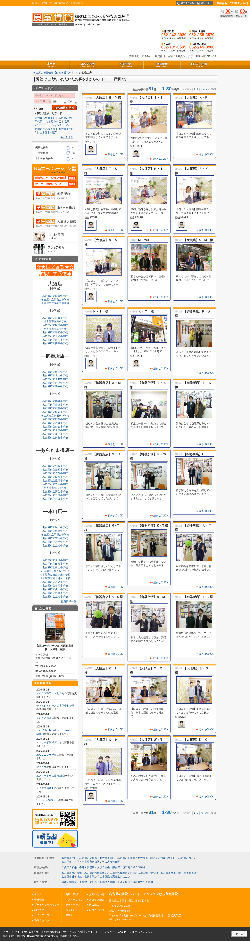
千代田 (65, 867)
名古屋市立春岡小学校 (55, 585)
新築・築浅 (71, 894)
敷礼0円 (69, 915)
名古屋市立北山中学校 (55, 375)
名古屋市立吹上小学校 (55, 404)
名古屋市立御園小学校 (55, 343)
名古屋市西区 (186, 858)
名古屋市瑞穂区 (88, 858)
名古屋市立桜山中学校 (55, 371)
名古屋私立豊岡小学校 (55, 480)
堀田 (150, 882)
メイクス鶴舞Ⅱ (45, 788)
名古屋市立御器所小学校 (55, 415)
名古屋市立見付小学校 (55, 560)
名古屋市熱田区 (111, 861)
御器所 (91, 867)
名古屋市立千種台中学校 (55, 534)
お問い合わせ (96, 894)
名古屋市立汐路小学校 (55, 473)
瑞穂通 (141, 867)
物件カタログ (41, 920)
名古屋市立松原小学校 (55, 325)
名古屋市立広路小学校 (55, 419)
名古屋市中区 (53, 121)
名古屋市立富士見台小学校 (55, 578)
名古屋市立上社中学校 (55, 545)
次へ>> (205, 89)
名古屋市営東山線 (171, 872)
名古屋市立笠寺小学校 (55, 484)
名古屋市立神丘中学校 (55, 541)
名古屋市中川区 (167, 858)
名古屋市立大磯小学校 (55, 495)
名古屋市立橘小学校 (55, 328)
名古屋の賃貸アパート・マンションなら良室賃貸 (143, 894)
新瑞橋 (103, 882)
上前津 (83, 882)
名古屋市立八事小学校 (55, 422)
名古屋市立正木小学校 (55, 339)
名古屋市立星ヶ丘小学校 (55, 570)
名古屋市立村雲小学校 (55, 408)
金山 (107, 867)
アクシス (41, 767)
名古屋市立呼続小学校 (55, 498)
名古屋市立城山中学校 (55, 527)
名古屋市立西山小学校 (55, 589)
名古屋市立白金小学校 (55, 426)
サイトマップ (41, 915)
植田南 (126, 867)
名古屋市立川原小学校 (55, 430)
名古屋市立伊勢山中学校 (55, 299)
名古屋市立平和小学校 (55, 332)
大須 (99, 867)
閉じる (239, 933)
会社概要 (39, 899)
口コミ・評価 (96, 910)
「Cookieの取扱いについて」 (40, 936)
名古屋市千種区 (146, 858)
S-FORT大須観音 (47, 800)
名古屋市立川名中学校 (55, 379)
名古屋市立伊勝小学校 (55, 437)
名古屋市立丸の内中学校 (55, 303)
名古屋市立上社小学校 (55, 596)
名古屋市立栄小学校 (55, 321)
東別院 (93, 882)
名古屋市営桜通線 (94, 872)
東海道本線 (189, 872)
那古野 (116, 867)
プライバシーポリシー (47, 904)
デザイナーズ (73, 904)
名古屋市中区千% (45, 118)
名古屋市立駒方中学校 (55, 386)
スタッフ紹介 (96, 899)
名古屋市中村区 (70, 861)
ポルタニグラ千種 (46, 754)
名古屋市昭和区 (126, 858)
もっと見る (67, 137)
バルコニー (41, 125)
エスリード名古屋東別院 (50, 775)
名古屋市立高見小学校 (55, 581)
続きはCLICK (115, 154)
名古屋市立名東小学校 (55, 592)
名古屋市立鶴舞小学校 (55, 401)
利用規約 (39, 910)
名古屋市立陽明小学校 (55, 469)
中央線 (154, 872)
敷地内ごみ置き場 (45, 129)
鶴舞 (64, 882)
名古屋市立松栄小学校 (55, 411)
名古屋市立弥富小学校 (55, 465)
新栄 (74, 867)
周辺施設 (94, 904)
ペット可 (70, 910)
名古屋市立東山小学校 (55, 567)
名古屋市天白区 (91, 861)
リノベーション (74, 899)
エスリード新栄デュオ (49, 742)
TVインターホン (60, 125)
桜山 (127, 882)
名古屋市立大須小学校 (55, 336)
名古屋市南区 (107, 858)
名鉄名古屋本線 (139, 872)
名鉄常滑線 (90, 876)
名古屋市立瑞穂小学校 (55, 476)
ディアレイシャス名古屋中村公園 (55, 705)
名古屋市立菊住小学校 (55, 491)
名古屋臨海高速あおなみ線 (115, 876)
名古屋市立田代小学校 (55, 563)
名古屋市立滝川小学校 (55, 433)
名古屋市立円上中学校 (55, 382)
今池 (81, 867)
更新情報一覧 (68, 601)
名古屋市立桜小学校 (55, 487)
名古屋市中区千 (48, 132)
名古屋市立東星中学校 (55, 530)
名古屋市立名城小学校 (55, 317)
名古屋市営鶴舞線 (117, 872)
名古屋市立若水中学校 (55, 538)
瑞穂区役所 (139, 882)
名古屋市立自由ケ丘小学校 (55, 574)
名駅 (67, 121)
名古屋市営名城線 (72, 872)
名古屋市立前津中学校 (55, 296)
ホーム (38, 894)
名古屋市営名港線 (72, 876)
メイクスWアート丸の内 (50, 693)
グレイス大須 (44, 717)
